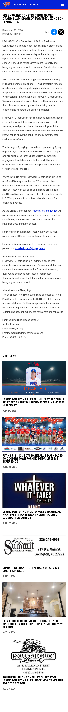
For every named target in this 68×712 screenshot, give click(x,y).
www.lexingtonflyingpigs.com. (30, 248)
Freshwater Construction (44, 210)
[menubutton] (63, 5)
